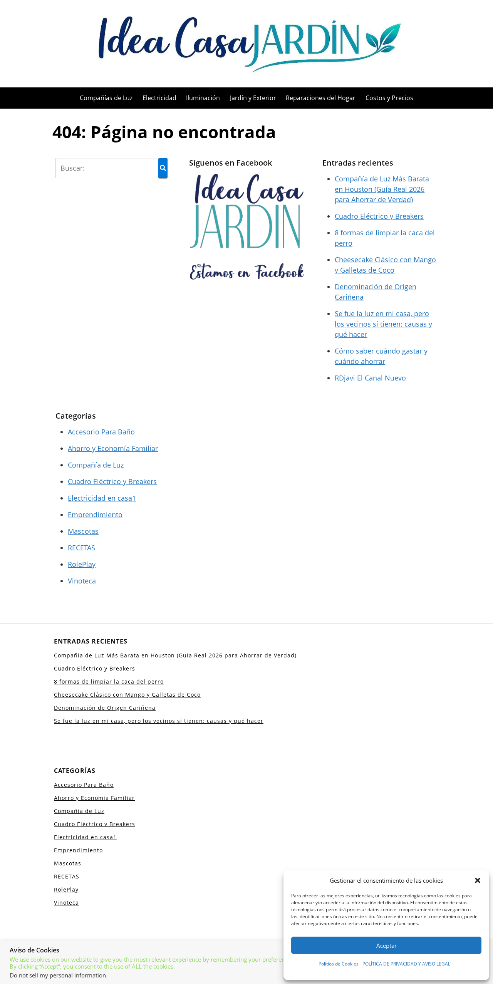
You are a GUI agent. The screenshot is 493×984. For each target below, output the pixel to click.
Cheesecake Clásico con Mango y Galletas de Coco (127, 694)
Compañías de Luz (106, 98)
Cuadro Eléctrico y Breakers (379, 216)
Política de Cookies (339, 964)
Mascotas (83, 531)
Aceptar (386, 945)
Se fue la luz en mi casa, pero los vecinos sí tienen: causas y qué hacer (383, 324)
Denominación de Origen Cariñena (105, 707)
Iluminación (203, 98)
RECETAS (81, 547)
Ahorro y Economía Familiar (113, 448)
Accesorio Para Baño (101, 431)
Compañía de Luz (96, 464)
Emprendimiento (95, 514)
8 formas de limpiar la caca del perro (109, 681)
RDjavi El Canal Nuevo (370, 377)
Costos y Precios (389, 98)
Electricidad (159, 98)
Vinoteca (82, 580)
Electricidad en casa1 (102, 498)
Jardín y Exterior (253, 98)
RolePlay (82, 564)
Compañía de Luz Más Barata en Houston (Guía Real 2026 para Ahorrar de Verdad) (382, 189)
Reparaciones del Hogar (320, 98)
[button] (477, 880)
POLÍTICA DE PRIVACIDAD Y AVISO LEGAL (406, 964)
